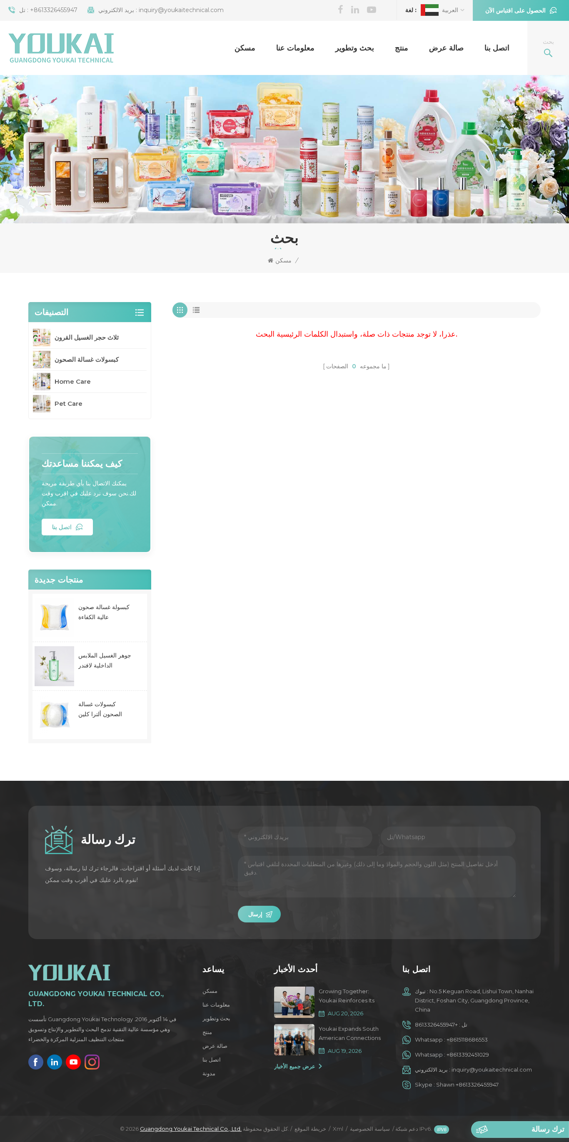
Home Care (73, 381)
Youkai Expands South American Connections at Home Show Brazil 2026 (350, 1033)
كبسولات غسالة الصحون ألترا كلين (100, 709)
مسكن (245, 47)
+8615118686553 (467, 1039)
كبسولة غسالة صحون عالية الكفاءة (104, 612)
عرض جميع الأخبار (294, 1066)
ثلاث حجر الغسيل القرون (87, 337)
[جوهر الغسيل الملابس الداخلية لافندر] (54, 666)
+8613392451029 (468, 1054)
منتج (401, 47)
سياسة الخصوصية (370, 1128)
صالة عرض (446, 47)
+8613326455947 (53, 10)
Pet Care (68, 403)
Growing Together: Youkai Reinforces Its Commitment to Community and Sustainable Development (346, 996)
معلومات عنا (295, 47)
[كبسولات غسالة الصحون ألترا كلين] (54, 715)
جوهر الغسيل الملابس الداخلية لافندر (104, 660)
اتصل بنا (496, 47)
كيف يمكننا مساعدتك (82, 463)
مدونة (208, 1073)
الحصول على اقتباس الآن (515, 10)
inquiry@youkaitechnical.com (181, 10)
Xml (338, 1128)
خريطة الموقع (310, 1128)
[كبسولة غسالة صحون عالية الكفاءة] (54, 617)
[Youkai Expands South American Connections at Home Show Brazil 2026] (294, 1039)
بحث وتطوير (354, 47)
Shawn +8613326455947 (467, 1084)
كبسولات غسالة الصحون (87, 359)
